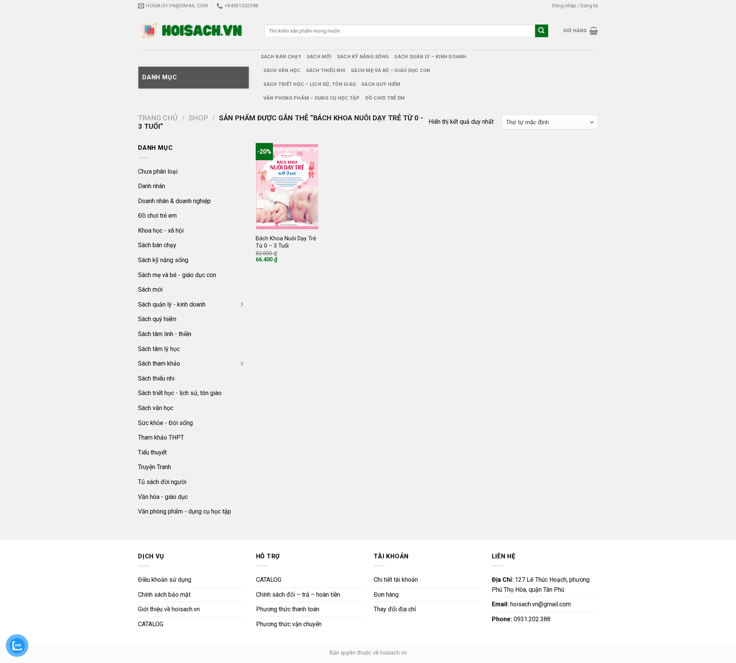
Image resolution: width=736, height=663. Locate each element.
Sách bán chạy (281, 56)
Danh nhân (151, 186)
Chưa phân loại (157, 171)
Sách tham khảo (159, 363)
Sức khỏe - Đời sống (165, 423)
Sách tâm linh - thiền (164, 334)
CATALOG (150, 624)
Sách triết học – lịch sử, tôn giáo (309, 84)
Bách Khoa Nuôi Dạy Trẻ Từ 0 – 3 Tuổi (286, 242)
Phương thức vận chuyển (289, 624)
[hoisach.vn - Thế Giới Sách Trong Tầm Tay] (192, 31)
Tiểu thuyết (152, 452)
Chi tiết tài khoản (396, 579)
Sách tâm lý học (159, 349)
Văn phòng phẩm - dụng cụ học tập (184, 511)
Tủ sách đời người (162, 482)
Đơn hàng (386, 594)
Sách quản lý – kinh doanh (430, 56)
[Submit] (541, 31)
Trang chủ (157, 118)
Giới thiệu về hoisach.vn (169, 609)
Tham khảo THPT (161, 437)
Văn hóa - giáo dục (163, 497)
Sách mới (319, 56)
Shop (198, 118)
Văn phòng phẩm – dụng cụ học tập (311, 98)
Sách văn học (282, 70)
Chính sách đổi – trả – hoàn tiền (298, 594)
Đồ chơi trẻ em (385, 98)
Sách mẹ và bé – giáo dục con (390, 70)
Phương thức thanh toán (287, 609)
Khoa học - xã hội (161, 230)
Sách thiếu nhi (326, 70)
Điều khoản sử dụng (164, 579)
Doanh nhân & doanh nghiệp (174, 201)
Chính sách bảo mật (164, 594)
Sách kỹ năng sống (363, 56)
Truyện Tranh (154, 467)
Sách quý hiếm (380, 84)
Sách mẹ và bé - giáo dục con (177, 275)
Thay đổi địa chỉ (395, 609)
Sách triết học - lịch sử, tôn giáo (180, 393)
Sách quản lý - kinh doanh (171, 304)
